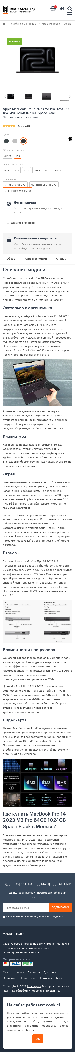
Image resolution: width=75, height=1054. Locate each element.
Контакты (46, 977)
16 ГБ (16, 170)
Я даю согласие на (34, 916)
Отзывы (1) (24, 125)
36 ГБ (37, 170)
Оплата (7, 972)
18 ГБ (26, 170)
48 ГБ (47, 170)
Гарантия (34, 972)
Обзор (11, 258)
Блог (59, 977)
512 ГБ (7, 155)
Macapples (34, 986)
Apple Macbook (51, 23)
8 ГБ (6, 170)
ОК (38, 1038)
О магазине (28, 977)
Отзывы (61, 258)
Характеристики (36, 258)
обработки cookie (35, 1017)
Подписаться (61, 907)
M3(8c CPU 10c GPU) (15, 184)
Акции (20, 972)
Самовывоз (10, 977)
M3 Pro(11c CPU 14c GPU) (44, 184)
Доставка (50, 972)
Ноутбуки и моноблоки (23, 23)
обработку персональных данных (45, 916)
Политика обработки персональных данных (31, 990)
